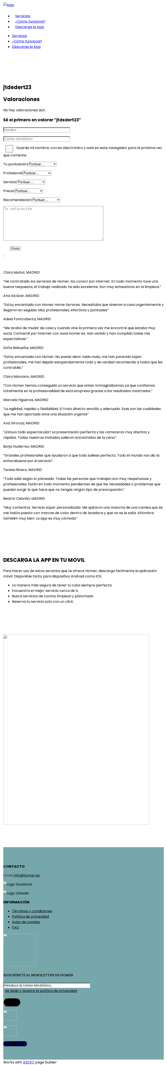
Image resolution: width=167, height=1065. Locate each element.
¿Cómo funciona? (30, 21)
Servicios (22, 16)
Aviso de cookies (26, 921)
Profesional (12, 173)
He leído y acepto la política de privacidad (41, 990)
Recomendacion (17, 199)
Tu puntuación (15, 164)
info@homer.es (26, 875)
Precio (8, 190)
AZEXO (28, 1062)
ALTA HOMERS (15, 1043)
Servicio (10, 182)
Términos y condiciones (32, 911)
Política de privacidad (30, 916)
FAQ (15, 927)
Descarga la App (29, 26)
